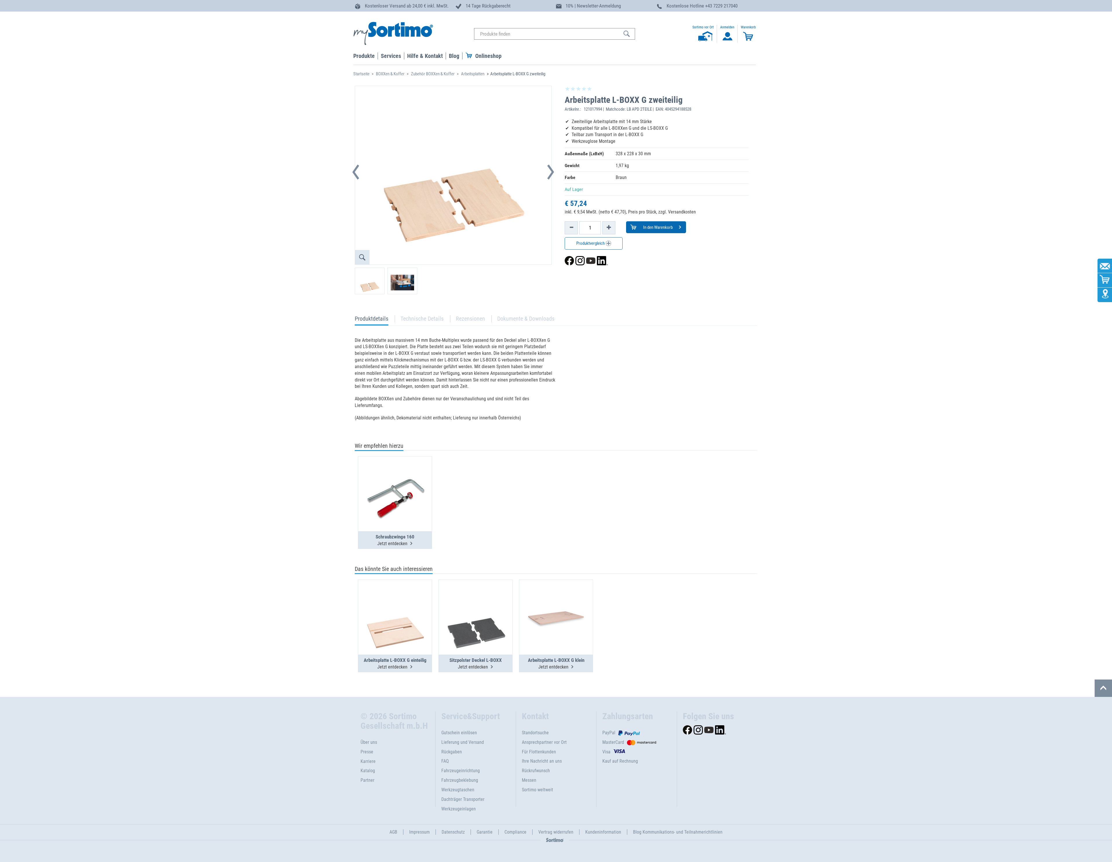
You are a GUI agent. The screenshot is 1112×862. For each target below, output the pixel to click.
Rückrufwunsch (536, 770)
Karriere (368, 761)
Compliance (515, 832)
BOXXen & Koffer (390, 73)
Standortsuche (535, 732)
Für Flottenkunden (539, 752)
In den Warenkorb (657, 227)
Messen (529, 780)
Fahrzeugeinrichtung (460, 770)
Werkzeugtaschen (457, 789)
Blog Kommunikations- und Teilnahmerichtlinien (678, 832)
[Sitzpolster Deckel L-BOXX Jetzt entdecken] (475, 603)
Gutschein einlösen (459, 732)
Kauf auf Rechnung (620, 761)
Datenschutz (453, 832)
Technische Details (422, 318)
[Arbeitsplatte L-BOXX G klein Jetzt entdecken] (556, 603)
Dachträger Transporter (462, 799)
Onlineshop (488, 55)
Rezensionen (470, 318)
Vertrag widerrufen (555, 832)
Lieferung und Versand (462, 742)
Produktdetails (371, 320)
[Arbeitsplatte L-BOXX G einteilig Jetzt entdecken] (395, 603)
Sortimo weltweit (537, 789)
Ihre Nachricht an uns (542, 761)
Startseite (361, 73)
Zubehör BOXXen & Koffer (433, 73)
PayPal (608, 732)
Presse (367, 752)
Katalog (368, 770)
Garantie (485, 832)
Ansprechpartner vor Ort (544, 742)
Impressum (419, 832)
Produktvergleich (591, 243)
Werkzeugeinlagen (458, 809)
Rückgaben (451, 752)
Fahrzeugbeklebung (459, 780)
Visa (606, 752)
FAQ (445, 761)
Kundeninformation (603, 832)
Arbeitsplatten (472, 73)
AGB (393, 832)
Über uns (369, 742)
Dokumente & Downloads (526, 318)
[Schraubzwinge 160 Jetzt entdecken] (395, 479)
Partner (367, 780)
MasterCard (613, 742)
